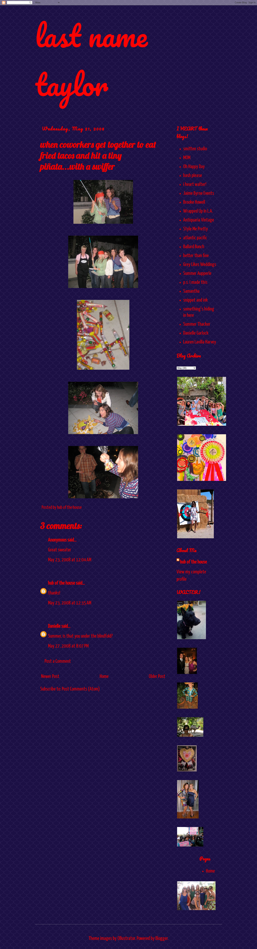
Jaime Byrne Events (198, 193)
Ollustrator (126, 938)
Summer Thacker (196, 324)
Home (104, 676)
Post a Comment (58, 661)
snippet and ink (195, 300)
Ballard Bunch (193, 246)
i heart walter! (194, 184)
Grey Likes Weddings (199, 264)
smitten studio (195, 148)
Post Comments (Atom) (81, 689)
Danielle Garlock (195, 333)
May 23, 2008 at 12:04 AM (69, 559)
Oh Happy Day (194, 166)
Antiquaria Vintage (198, 220)
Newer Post (50, 676)
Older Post (157, 676)
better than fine (196, 255)
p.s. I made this (195, 282)
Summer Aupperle (197, 273)
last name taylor (91, 60)
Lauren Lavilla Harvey (199, 342)
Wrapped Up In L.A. (198, 211)
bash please (192, 175)
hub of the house (61, 583)
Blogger (161, 938)
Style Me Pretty (195, 229)
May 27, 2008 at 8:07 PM (68, 646)
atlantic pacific (195, 237)
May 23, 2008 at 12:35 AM (69, 603)
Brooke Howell (194, 202)
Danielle (54, 626)
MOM (186, 157)
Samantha (191, 291)
